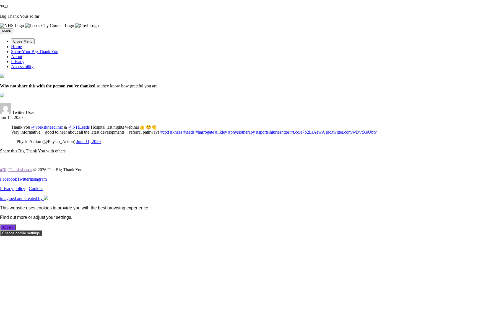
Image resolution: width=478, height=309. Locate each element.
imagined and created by (22, 198)
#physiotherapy (241, 132)
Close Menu (22, 41)
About (16, 56)
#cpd (164, 132)
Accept (8, 227)
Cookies (36, 188)
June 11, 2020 (88, 141)
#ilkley (221, 132)
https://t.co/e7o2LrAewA (303, 132)
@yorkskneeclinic (47, 127)
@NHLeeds (79, 127)
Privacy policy (12, 188)
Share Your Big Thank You (34, 51)
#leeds (188, 132)
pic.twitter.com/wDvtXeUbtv (351, 132)
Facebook (8, 179)
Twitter (23, 179)
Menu (6, 31)
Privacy (17, 61)
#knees (176, 132)
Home (16, 46)
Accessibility (22, 66)
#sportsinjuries (268, 132)
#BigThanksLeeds (16, 169)
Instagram (38, 179)
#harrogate (205, 132)
